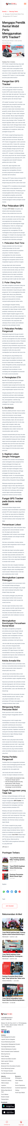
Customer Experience (20, 1088)
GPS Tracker (11, 209)
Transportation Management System (10, 1044)
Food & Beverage (5, 1078)
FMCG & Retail (5, 1083)
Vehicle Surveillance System (8, 1058)
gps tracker (10, 906)
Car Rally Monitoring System (8, 1073)
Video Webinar (19, 1080)
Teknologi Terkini (13, 11)
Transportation (5, 1099)
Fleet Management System (8, 1037)
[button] (25, 4)
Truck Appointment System (8, 1046)
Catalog (17, 1090)
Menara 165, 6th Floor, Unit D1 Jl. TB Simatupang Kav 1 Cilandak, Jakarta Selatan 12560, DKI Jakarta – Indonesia (13, 1024)
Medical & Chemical (6, 1088)
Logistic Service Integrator (8, 1039)
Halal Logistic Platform (7, 1061)
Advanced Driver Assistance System (10, 1066)
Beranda (4, 11)
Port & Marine (4, 1094)
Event (16, 1083)
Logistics (3, 1085)
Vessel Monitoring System (8, 1042)
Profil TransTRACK (20, 1092)
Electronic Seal (5, 1063)
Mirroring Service (5, 1054)
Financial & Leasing (6, 1080)
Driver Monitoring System (7, 1068)
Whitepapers (18, 1078)
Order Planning (5, 1056)
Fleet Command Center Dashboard (10, 1051)
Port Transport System (7, 1071)
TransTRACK (15, 834)
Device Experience (20, 1085)
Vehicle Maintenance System (8, 1049)
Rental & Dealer (5, 1097)
